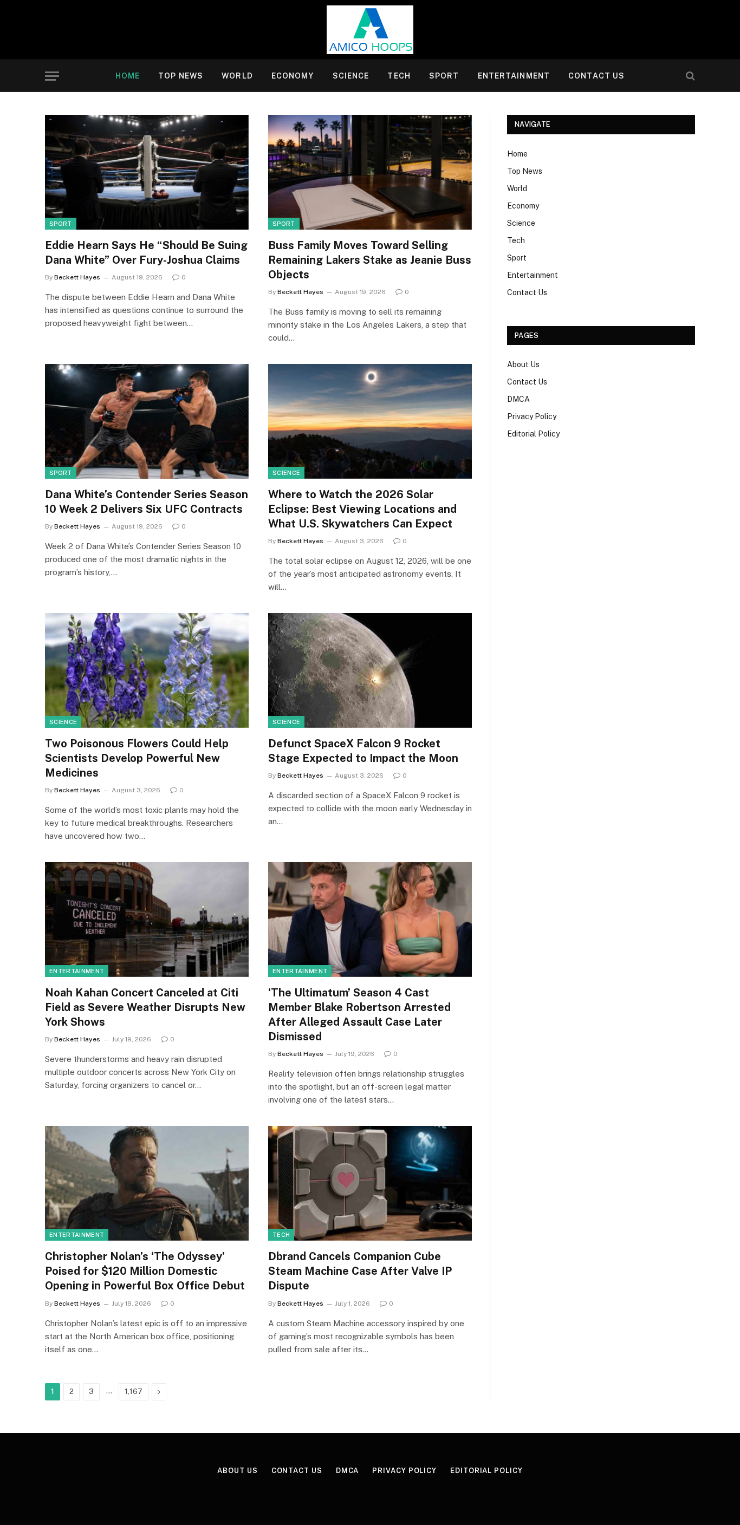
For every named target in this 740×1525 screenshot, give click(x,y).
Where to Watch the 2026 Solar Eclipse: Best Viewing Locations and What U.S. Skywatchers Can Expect (362, 509)
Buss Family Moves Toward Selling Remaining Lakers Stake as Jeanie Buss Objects (369, 260)
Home (127, 75)
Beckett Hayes (77, 277)
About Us (523, 364)
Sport (444, 75)
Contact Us (596, 75)
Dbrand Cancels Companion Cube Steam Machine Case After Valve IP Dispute (360, 1271)
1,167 (133, 1391)
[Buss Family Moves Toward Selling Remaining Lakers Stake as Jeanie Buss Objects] (370, 172)
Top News (180, 75)
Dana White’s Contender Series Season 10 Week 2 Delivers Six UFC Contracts (146, 502)
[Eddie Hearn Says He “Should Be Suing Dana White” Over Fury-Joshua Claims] (147, 172)
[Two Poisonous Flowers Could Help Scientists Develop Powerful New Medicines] (147, 670)
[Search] (689, 76)
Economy (292, 75)
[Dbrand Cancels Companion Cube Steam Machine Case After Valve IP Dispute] (370, 1183)
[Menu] (52, 76)
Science (351, 75)
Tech (398, 75)
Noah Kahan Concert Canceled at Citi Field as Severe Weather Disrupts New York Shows (145, 1007)
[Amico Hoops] (370, 30)
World (237, 75)
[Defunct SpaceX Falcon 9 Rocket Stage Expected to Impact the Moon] (370, 670)
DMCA (518, 399)
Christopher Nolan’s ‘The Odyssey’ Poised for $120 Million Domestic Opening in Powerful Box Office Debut (145, 1271)
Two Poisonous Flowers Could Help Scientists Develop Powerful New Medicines (137, 758)
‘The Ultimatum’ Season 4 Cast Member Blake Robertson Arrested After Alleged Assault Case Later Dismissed (359, 1015)
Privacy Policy (531, 416)
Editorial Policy (533, 433)
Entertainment (514, 75)
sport (60, 223)
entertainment (76, 971)
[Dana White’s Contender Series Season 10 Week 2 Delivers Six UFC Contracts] (147, 421)
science (286, 473)
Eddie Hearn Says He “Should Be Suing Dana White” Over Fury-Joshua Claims (146, 252)
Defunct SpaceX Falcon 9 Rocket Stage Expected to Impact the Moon (363, 751)
